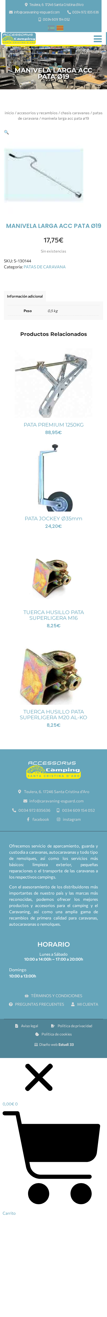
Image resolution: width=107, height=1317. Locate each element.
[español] (51, 28)
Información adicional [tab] (25, 296)
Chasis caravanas (75, 112)
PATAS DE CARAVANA (45, 266)
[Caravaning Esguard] (19, 39)
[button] (6, 131)
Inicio (9, 112)
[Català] (60, 28)
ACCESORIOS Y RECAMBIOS (37, 112)
